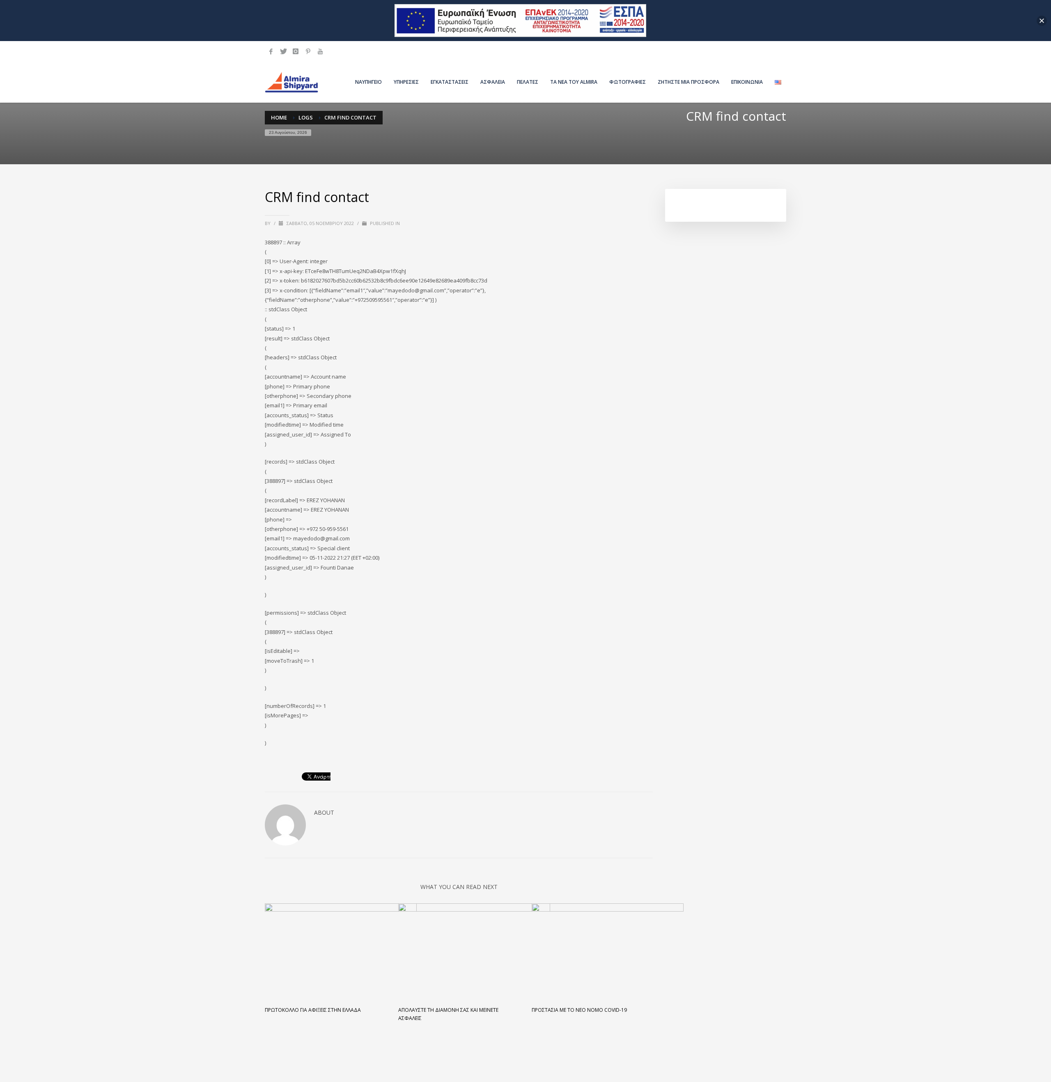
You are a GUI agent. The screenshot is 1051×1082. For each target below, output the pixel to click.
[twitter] (283, 51)
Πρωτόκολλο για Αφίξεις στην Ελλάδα (313, 1009)
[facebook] (271, 51)
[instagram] (295, 51)
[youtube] (320, 51)
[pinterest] (308, 51)
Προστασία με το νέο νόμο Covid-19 (579, 1009)
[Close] (1042, 21)
